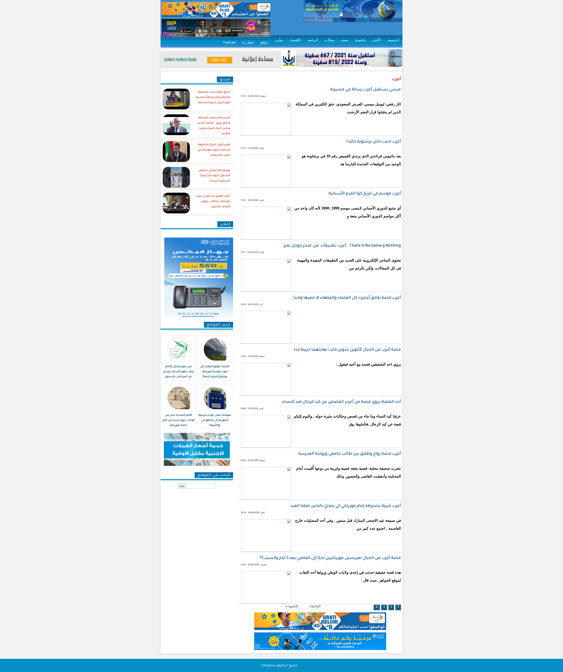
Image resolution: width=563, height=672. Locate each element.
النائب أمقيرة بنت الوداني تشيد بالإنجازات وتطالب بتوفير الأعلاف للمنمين (213, 201)
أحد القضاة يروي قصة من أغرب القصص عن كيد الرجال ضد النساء (341, 402)
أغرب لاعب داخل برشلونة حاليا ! (373, 142)
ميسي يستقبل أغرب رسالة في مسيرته (365, 90)
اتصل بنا (248, 42)
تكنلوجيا (360, 40)
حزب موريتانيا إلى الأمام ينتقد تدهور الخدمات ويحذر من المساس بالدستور (178, 371)
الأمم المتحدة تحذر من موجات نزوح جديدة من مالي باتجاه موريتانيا (178, 420)
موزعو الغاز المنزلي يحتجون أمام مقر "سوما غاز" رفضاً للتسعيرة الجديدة (214, 176)
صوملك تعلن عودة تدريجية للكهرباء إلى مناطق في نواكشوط (215, 420)
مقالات (329, 40)
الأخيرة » (291, 606)
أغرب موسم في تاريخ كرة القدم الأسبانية (365, 194)
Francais (229, 42)
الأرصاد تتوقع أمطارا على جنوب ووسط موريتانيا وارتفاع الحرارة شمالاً (214, 371)
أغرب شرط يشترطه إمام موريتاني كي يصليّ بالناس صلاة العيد (345, 506)
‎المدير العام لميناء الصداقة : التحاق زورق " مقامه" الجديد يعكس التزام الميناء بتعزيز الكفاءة (213, 126)
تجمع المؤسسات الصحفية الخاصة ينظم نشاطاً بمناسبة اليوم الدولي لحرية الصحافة (213, 97)
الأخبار (376, 40)
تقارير (279, 40)
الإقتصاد (295, 40)
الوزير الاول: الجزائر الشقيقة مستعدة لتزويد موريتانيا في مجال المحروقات (213, 150)
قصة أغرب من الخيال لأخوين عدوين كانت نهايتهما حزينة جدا (347, 350)
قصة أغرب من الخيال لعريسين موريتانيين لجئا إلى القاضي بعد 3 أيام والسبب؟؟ (330, 558)
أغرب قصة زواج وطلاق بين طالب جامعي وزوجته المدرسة (349, 454)
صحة (344, 40)
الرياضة (312, 40)
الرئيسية (393, 40)
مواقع (264, 42)
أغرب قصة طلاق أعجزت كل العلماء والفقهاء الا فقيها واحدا (347, 298)
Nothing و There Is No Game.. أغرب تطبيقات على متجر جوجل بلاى (342, 246)
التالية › (315, 606)
